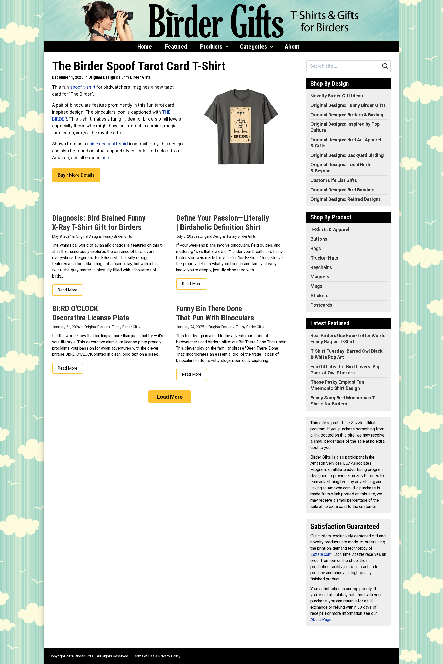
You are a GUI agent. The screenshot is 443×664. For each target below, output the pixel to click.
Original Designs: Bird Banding (342, 189)
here (106, 157)
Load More (170, 397)
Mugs (316, 286)
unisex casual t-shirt (107, 143)
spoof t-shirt (82, 87)
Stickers (319, 295)
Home (144, 46)
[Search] (385, 66)
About (292, 46)
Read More (67, 290)
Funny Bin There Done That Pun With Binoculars (215, 313)
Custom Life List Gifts (333, 180)
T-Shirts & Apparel (329, 229)
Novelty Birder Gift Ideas (336, 95)
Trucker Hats (324, 258)
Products (211, 46)
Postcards (321, 305)
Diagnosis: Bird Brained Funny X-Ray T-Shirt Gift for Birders (98, 222)
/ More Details (76, 175)
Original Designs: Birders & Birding (347, 114)
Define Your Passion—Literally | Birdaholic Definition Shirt (222, 222)
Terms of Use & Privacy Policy (156, 656)
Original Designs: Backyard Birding (347, 155)
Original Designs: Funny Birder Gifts (119, 77)
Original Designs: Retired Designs (345, 199)
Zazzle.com (320, 554)
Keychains (321, 267)
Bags (315, 248)
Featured (176, 46)
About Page (320, 619)
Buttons (318, 239)
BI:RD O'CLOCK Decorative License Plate (90, 313)
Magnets (319, 276)
